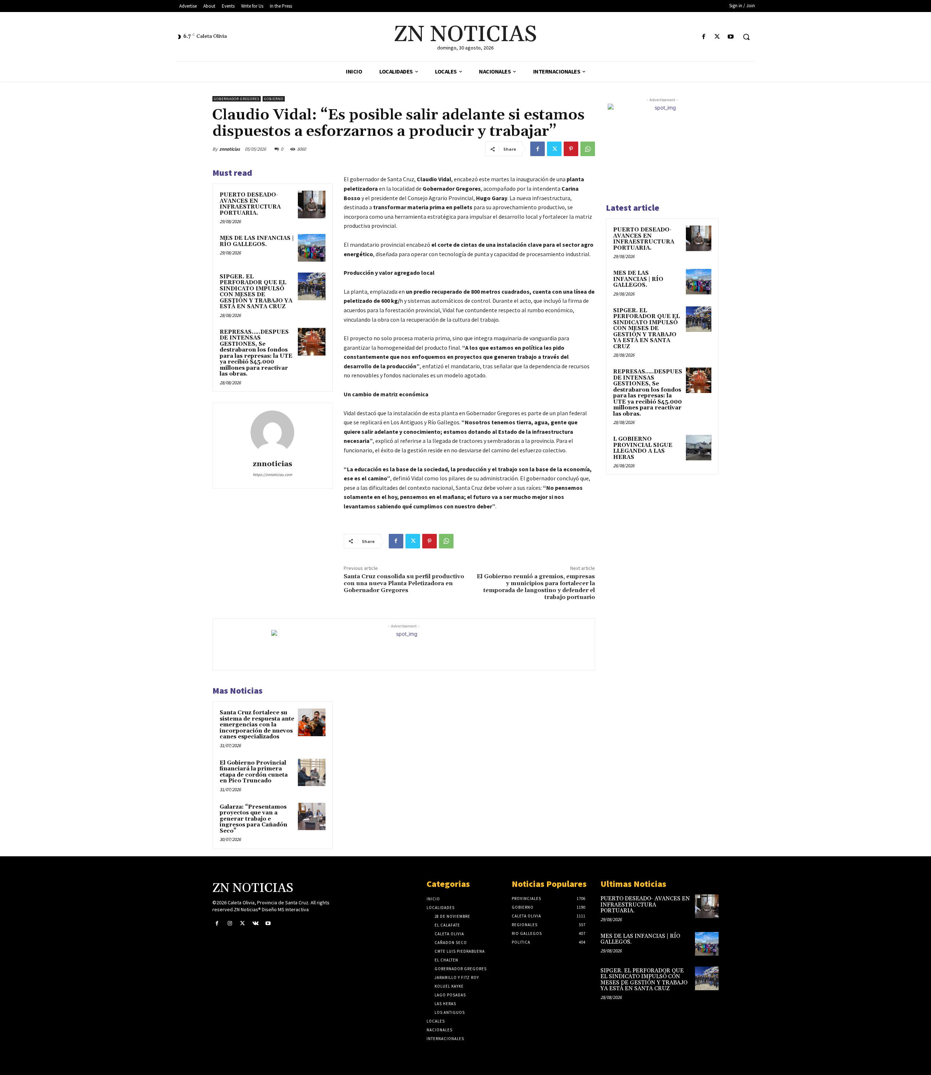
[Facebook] (703, 37)
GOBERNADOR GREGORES (236, 98)
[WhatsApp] (587, 149)
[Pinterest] (571, 149)
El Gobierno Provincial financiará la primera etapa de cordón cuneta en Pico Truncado (254, 772)
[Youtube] (731, 37)
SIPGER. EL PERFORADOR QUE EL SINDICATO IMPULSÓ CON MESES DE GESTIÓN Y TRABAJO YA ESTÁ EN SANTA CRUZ (256, 291)
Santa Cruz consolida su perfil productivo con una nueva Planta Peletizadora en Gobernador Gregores (404, 583)
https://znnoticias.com (272, 474)
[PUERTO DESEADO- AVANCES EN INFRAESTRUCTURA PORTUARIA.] (311, 204)
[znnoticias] (272, 432)
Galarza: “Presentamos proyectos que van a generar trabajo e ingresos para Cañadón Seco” (253, 819)
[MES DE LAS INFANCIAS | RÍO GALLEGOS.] (311, 248)
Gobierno (273, 98)
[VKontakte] (255, 923)
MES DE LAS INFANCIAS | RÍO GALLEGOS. (257, 241)
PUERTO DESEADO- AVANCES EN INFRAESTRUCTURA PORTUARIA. (250, 204)
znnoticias (229, 149)
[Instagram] (229, 923)
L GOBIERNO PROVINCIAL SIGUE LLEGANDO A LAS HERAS (642, 448)
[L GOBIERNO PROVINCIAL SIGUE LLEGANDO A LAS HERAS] (698, 447)
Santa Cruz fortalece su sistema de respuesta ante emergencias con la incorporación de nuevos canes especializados (257, 724)
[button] (746, 36)
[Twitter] (717, 37)
